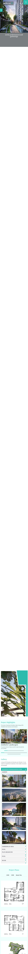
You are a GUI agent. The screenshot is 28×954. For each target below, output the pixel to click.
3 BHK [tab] (12, 875)
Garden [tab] (4, 772)
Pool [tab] (3, 849)
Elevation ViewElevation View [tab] (12, 769)
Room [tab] (4, 860)
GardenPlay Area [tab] (8, 846)
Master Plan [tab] (19, 875)
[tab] (14, 854)
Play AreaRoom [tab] (7, 852)
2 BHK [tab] (7, 875)
